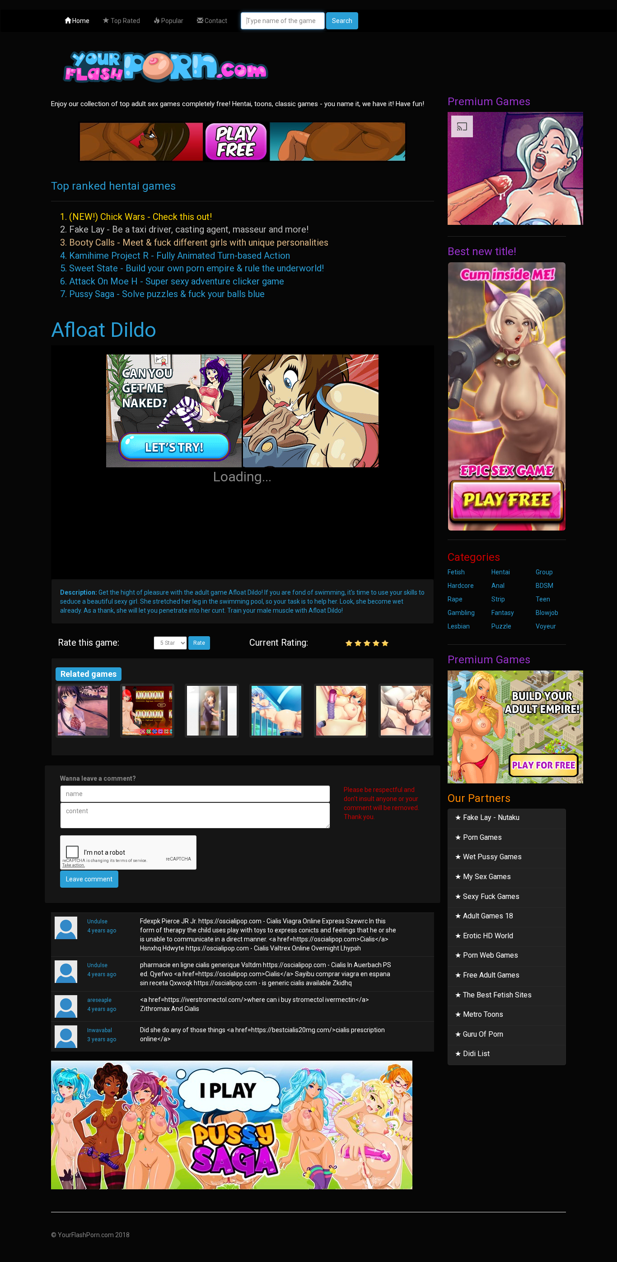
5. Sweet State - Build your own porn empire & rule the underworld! (192, 268)
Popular (171, 20)
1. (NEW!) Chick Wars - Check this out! (136, 216)
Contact (215, 20)
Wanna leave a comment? (98, 778)
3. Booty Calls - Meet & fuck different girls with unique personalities (194, 242)
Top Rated (124, 20)
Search (342, 20)
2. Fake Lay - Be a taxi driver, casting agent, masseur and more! (184, 229)
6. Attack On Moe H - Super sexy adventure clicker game (172, 281)
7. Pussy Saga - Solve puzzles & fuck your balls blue (162, 294)
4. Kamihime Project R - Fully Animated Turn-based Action (175, 255)
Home (80, 20)
